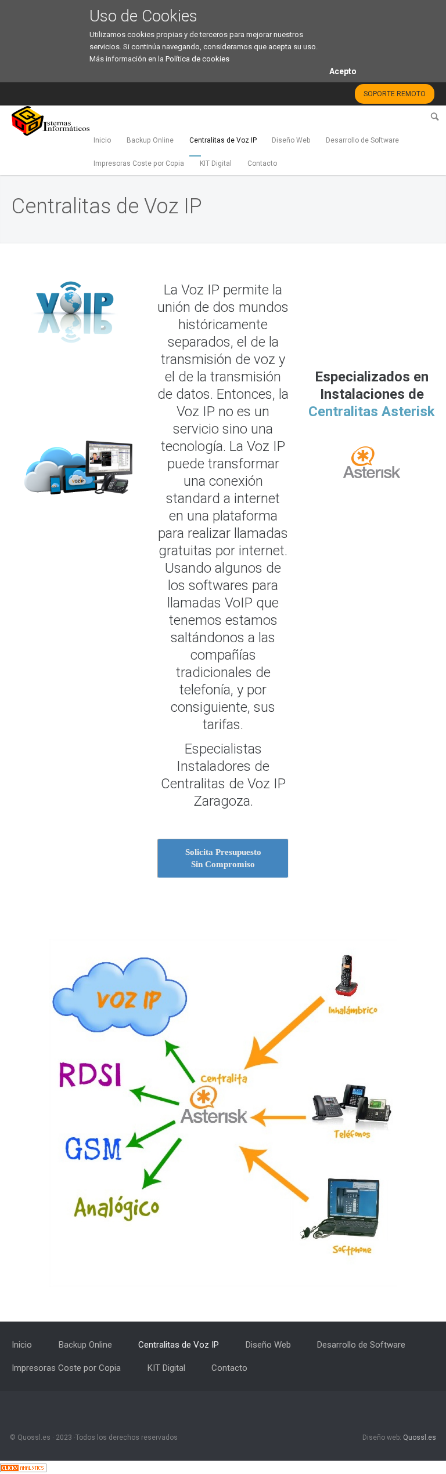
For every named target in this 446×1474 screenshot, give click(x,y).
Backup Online (150, 140)
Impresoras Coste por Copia (138, 163)
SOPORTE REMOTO (395, 94)
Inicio (102, 140)
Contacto (262, 163)
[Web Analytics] (23, 1467)
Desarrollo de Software (362, 140)
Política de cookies (197, 58)
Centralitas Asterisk (371, 411)
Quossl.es (419, 1437)
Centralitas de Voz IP (223, 140)
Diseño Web (291, 140)
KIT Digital (216, 163)
